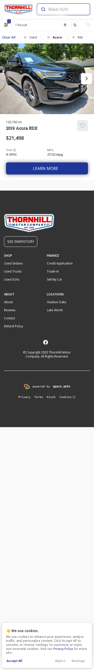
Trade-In (53, 271)
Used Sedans (13, 263)
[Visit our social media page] (45, 342)
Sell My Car (54, 279)
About (8, 302)
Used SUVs (11, 279)
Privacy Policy (63, 649)
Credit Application (60, 263)
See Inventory (20, 241)
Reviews (9, 310)
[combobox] (63, 9)
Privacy (24, 397)
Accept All (14, 661)
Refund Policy (13, 326)
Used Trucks (13, 271)
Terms (38, 397)
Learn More (45, 168)
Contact (9, 318)
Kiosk (51, 397)
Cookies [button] (65, 397)
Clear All (9, 37)
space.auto (61, 386)
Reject (60, 661)
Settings (78, 661)
